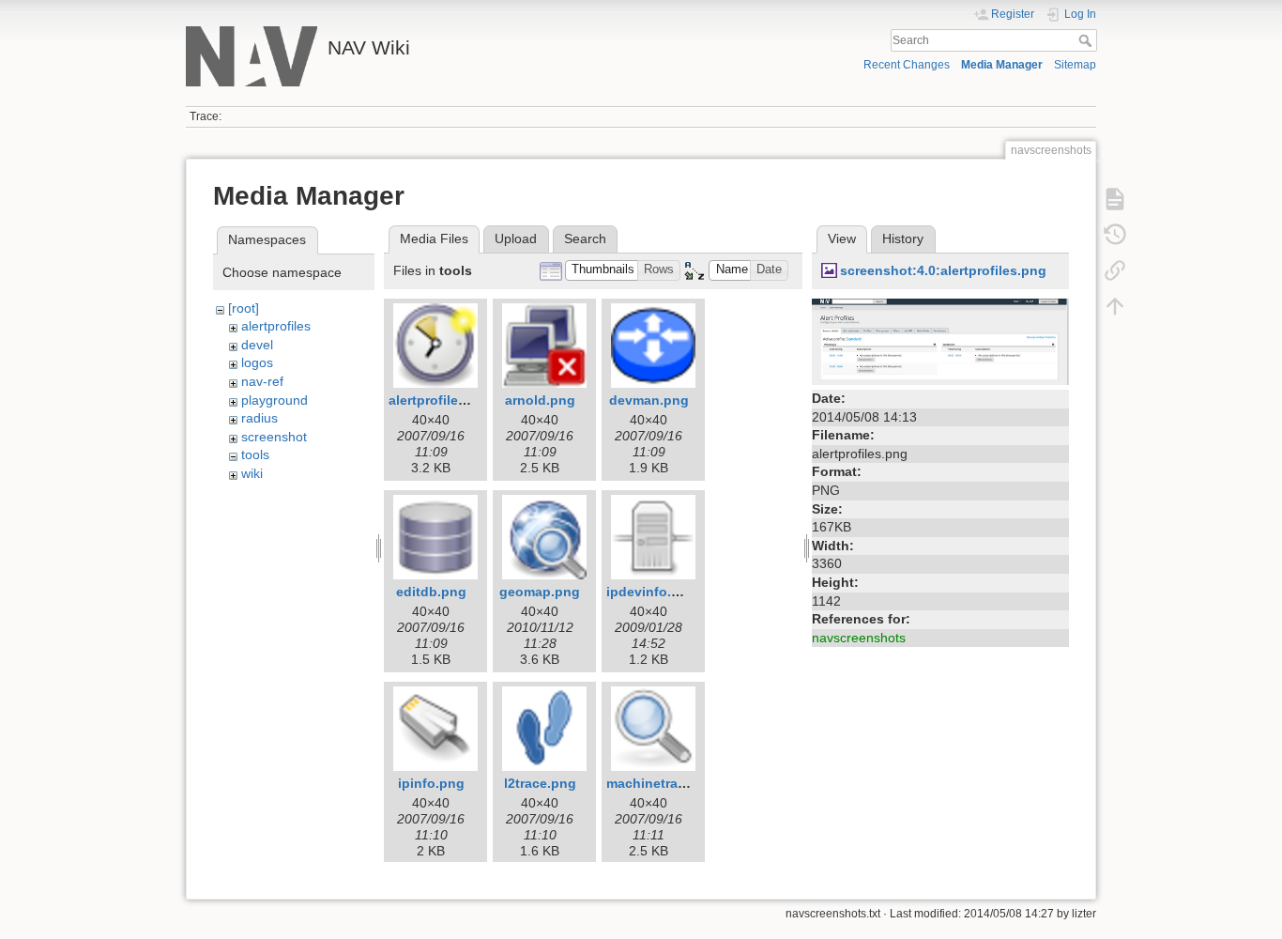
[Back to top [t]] (1115, 306)
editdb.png (431, 591)
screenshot (274, 436)
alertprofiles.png (442, 400)
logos (257, 362)
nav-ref (262, 381)
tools (255, 454)
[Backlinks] (1115, 270)
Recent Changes (906, 64)
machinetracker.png (669, 783)
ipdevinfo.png (651, 591)
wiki (252, 473)
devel (257, 344)
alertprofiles (276, 325)
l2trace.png (540, 783)
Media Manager (1002, 64)
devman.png (649, 400)
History (902, 238)
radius (259, 417)
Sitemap (1075, 64)
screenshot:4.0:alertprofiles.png (943, 270)
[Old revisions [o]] (1115, 235)
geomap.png (539, 591)
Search (1087, 40)
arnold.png (540, 400)
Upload (516, 238)
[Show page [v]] (1115, 199)
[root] (243, 308)
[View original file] (940, 340)
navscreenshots (859, 637)
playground (274, 400)
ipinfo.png (431, 783)
